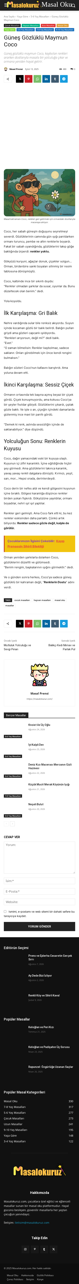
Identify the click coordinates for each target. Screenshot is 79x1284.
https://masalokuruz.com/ (40, 699)
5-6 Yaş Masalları (40, 16)
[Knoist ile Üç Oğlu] (14, 730)
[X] (20, 79)
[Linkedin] (46, 79)
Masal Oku (62, 25)
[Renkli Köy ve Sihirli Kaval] (14, 1001)
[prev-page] (6, 823)
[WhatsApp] (37, 79)
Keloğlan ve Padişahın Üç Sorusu (49, 1047)
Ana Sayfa (9, 16)
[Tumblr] (55, 79)
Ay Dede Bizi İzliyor (40, 975)
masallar (9, 605)
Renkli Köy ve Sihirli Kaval (44, 995)
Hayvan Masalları (31, 25)
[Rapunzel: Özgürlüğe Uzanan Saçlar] (14, 1072)
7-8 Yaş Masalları (45, 29)
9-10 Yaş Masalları (64, 29)
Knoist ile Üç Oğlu (39, 724)
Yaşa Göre (22, 16)
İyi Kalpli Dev (36, 744)
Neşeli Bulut (36, 804)
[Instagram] (25, 1249)
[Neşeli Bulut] (14, 810)
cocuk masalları (22, 600)
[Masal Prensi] (6, 69)
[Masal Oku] (39, 1171)
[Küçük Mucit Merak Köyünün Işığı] (14, 790)
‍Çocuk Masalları (12, 25)
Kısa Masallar (48, 25)
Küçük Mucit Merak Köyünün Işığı (49, 784)
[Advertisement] (39, 125)
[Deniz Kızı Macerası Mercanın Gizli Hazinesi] (14, 770)
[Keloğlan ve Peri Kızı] (14, 1032)
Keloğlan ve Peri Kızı (41, 1027)
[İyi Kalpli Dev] (14, 750)
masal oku (60, 600)
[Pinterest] (28, 79)
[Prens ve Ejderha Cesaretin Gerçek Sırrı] (14, 961)
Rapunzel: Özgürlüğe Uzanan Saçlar (50, 1066)
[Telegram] (64, 79)
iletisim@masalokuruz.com (32, 1222)
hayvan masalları (42, 600)
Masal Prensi (16, 69)
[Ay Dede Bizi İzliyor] (14, 981)
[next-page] (12, 823)
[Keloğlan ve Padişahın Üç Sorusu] (14, 1052)
